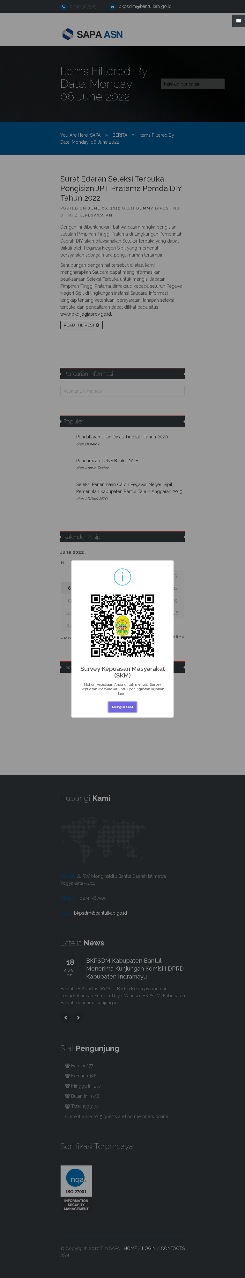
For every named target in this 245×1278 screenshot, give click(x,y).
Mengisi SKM (122, 707)
